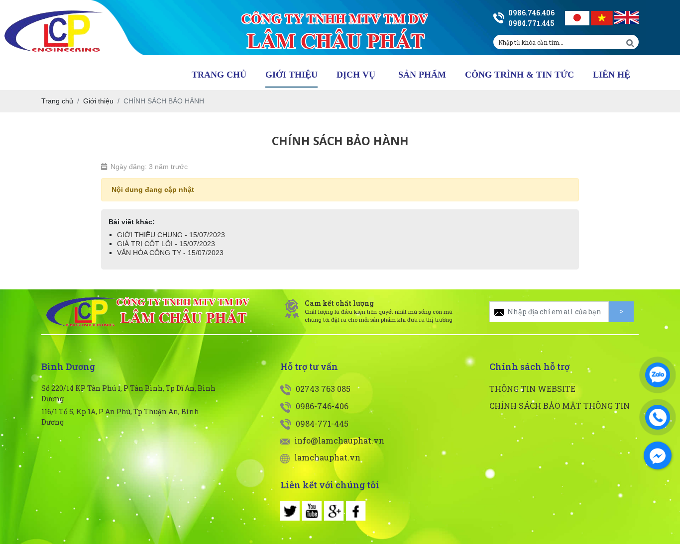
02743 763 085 (322, 388)
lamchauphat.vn (326, 457)
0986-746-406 (321, 406)
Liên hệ (611, 75)
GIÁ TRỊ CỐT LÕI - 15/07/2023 (166, 244)
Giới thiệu (291, 75)
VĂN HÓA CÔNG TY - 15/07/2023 (170, 253)
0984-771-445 (321, 423)
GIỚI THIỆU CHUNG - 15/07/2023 (171, 235)
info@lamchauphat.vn (338, 440)
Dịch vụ (356, 75)
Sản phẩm (422, 75)
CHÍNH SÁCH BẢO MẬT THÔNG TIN (559, 405)
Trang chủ (219, 75)
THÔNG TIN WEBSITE (532, 388)
